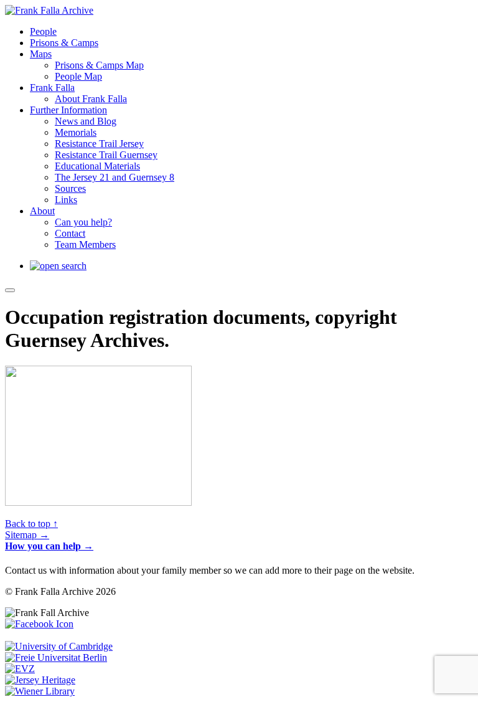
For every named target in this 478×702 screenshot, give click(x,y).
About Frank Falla (91, 98)
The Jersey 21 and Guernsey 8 (114, 177)
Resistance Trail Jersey (99, 143)
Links (66, 199)
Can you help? (83, 222)
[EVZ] (20, 668)
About (42, 211)
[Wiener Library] (40, 691)
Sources (70, 188)
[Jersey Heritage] (40, 680)
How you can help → (49, 546)
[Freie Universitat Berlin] (56, 657)
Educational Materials (97, 166)
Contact (70, 233)
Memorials (75, 132)
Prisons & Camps (64, 42)
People (43, 31)
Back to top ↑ (31, 523)
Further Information (68, 110)
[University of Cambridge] (59, 646)
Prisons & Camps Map (99, 65)
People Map (78, 76)
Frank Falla (52, 87)
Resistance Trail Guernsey (106, 154)
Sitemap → (27, 534)
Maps (41, 54)
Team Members (85, 244)
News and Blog (85, 121)
